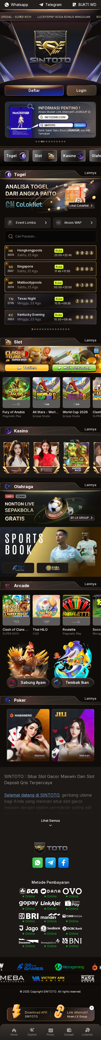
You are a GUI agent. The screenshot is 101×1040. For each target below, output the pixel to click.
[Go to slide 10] (62, 141)
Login (81, 90)
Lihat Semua (50, 821)
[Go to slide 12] (61, 329)
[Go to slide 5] (49, 141)
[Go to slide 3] (43, 141)
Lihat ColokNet (79, 205)
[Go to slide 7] (54, 141)
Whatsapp (19, 4)
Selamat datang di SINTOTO (31, 795)
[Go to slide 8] (57, 141)
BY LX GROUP (80, 517)
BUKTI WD (87, 4)
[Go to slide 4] (46, 141)
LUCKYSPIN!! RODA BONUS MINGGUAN (53, 16)
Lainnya (90, 173)
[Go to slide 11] (65, 141)
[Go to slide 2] (39, 141)
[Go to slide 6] (52, 141)
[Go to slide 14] (66, 329)
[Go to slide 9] (59, 141)
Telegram (53, 4)
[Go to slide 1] (36, 141)
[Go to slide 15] (68, 329)
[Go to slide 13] (63, 329)
